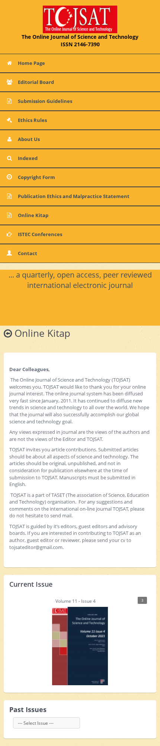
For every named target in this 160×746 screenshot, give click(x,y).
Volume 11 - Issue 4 (99, 601)
